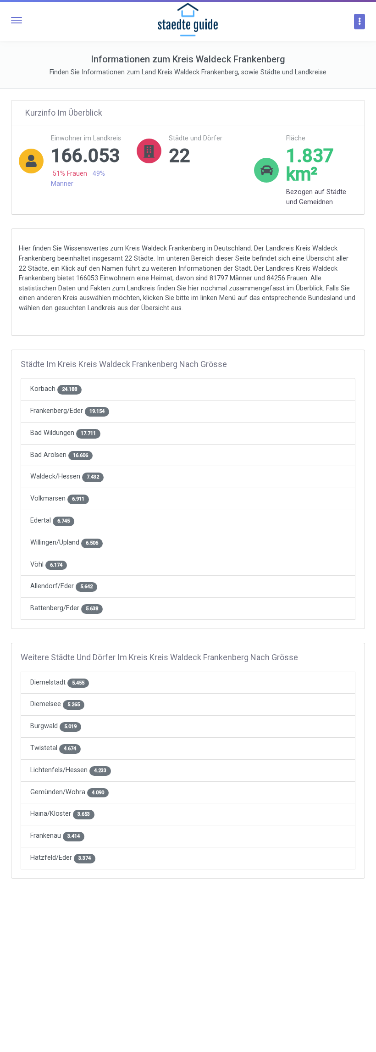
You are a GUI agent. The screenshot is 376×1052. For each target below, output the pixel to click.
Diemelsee (55, 704)
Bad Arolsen (59, 455)
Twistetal (53, 748)
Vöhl (46, 564)
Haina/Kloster (60, 814)
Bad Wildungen (63, 433)
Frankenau (55, 836)
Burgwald (53, 726)
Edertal (50, 520)
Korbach (53, 389)
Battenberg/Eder (64, 608)
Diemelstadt (57, 682)
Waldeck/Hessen (64, 476)
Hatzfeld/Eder (60, 858)
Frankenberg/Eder (67, 411)
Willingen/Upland (64, 542)
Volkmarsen (57, 498)
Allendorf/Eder (61, 586)
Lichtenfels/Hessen (68, 770)
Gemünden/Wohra (67, 792)
